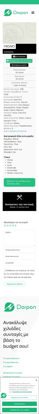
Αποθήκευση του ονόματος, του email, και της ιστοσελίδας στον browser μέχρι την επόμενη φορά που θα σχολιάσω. (19, 273)
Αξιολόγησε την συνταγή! (16, 222)
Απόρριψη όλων (19, 404)
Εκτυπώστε (20, 56)
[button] (5, 52)
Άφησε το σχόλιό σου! (19, 207)
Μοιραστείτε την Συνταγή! (20, 61)
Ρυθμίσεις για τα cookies (19, 397)
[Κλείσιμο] (36, 380)
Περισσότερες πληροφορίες (22, 392)
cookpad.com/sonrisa (17, 131)
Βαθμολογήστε (20, 65)
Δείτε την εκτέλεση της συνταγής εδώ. (18, 182)
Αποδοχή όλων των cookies (19, 410)
